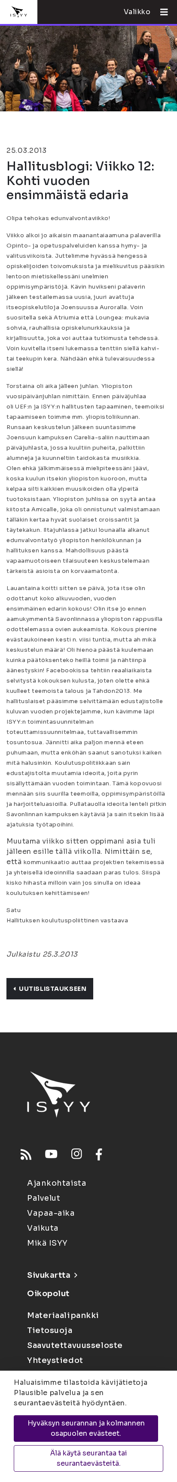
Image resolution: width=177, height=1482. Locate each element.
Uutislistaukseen (52, 989)
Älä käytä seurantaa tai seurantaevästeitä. (88, 1458)
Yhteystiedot (55, 1360)
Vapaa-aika (51, 1213)
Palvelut (43, 1198)
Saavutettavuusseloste (75, 1345)
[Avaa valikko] (161, 12)
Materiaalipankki (63, 1315)
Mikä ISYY (47, 1243)
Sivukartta (49, 1275)
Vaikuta (43, 1228)
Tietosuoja (50, 1330)
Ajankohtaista (56, 1183)
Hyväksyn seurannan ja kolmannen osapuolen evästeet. (86, 1428)
